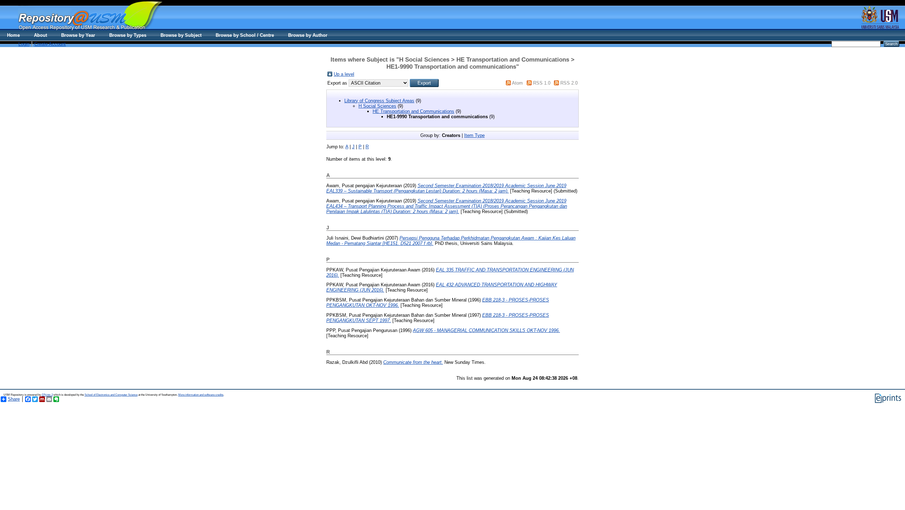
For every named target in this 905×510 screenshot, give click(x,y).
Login (23, 44)
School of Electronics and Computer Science (111, 394)
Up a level (344, 74)
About (40, 35)
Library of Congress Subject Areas (379, 100)
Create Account (50, 44)
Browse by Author (307, 35)
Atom (517, 83)
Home (13, 35)
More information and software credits (200, 394)
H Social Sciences (377, 106)
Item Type (474, 135)
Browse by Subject (181, 35)
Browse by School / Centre (245, 35)
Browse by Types (127, 35)
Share (14, 399)
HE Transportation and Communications (413, 111)
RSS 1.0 (541, 83)
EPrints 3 (47, 394)
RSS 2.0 (569, 83)
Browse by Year (78, 35)
